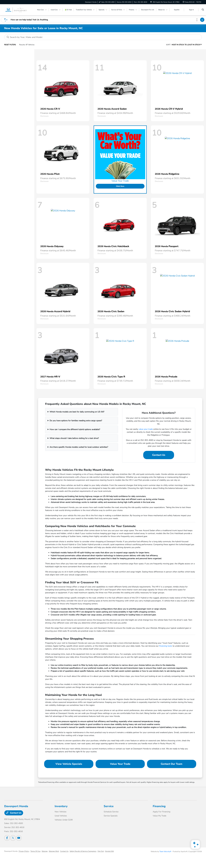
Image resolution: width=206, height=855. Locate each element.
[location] (151, 2)
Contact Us (158, 455)
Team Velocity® (165, 851)
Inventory (61, 806)
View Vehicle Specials (68, 764)
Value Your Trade (120, 764)
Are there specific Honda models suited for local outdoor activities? (79, 447)
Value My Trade (159, 815)
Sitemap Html (54, 851)
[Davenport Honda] (17, 9)
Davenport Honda (11, 851)
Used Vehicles (61, 815)
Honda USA (109, 851)
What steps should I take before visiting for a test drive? (74, 438)
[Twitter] (13, 838)
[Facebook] (7, 838)
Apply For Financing (161, 811)
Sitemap (45, 851)
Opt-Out (101, 851)
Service (109, 806)
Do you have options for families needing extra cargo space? (76, 420)
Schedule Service (111, 811)
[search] (203, 9)
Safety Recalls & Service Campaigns (83, 851)
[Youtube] (19, 838)
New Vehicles (60, 811)
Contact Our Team (171, 764)
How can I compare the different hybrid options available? (75, 429)
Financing (159, 806)
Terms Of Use (35, 851)
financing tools (165, 646)
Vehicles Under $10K (64, 819)
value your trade (146, 429)
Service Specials (111, 815)
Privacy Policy (24, 851)
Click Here (120, 186)
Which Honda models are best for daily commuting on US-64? (77, 411)
